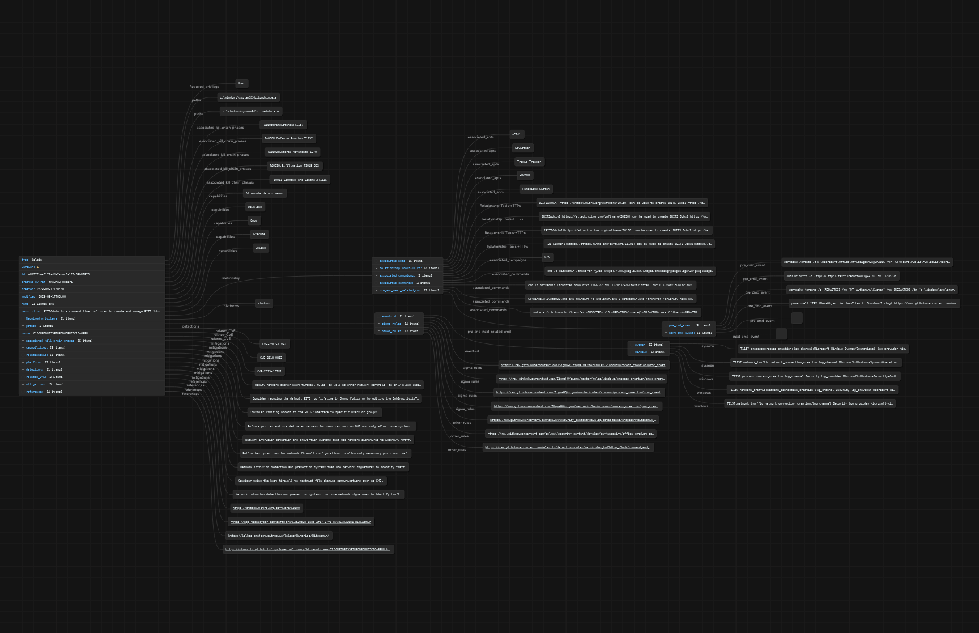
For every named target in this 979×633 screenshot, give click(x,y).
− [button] (666, 325)
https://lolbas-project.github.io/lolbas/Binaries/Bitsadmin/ (278, 535)
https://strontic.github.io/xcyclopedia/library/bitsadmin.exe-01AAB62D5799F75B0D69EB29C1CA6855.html (309, 549)
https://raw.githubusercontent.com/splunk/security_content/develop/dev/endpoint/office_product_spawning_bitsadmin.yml (587, 433)
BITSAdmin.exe (43, 303)
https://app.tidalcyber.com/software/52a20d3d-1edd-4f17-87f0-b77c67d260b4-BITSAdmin (301, 522)
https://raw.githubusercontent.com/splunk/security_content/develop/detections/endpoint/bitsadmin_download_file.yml (586, 420)
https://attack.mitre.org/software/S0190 (266, 508)
